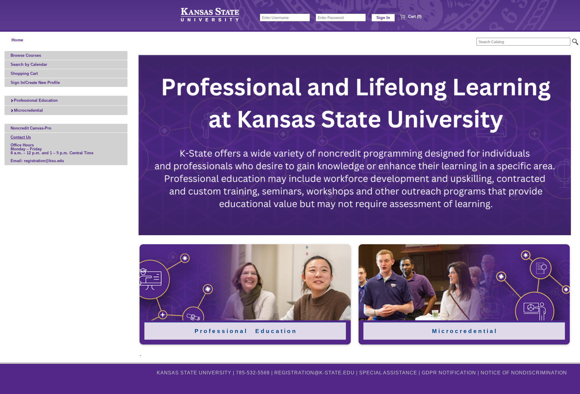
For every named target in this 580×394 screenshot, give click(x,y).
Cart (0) (414, 16)
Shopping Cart (24, 73)
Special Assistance (388, 372)
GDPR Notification (449, 372)
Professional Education (35, 100)
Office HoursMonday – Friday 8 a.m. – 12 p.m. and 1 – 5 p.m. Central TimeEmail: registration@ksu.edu (52, 149)
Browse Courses (26, 55)
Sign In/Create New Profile (35, 82)
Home (17, 40)
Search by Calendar (29, 64)
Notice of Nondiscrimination (524, 372)
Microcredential (28, 110)
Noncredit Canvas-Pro (31, 128)
